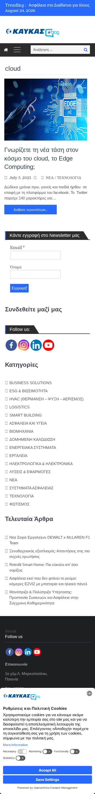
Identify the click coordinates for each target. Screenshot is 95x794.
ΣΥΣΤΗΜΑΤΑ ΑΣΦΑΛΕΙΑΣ (31, 488)
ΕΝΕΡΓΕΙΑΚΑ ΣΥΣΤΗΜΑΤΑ (32, 447)
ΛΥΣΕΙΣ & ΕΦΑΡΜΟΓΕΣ (30, 472)
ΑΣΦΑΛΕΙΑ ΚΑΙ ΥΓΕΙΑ (28, 423)
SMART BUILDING (25, 415)
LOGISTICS (19, 407)
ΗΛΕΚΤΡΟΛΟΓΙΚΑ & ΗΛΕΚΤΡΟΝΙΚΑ (41, 464)
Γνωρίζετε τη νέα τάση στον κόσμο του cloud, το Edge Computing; (41, 158)
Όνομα (15, 267)
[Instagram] (23, 345)
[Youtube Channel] (48, 345)
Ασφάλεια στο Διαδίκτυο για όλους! (60, 5)
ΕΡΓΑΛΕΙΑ (18, 455)
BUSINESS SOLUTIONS (30, 383)
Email (17, 247)
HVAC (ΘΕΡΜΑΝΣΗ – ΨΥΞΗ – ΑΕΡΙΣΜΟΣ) (46, 399)
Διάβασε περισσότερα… (30, 210)
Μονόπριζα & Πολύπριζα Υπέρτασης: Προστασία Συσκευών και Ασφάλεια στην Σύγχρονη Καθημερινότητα (44, 597)
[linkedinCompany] (36, 345)
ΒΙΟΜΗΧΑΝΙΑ (21, 431)
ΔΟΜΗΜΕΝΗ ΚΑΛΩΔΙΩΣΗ (32, 439)
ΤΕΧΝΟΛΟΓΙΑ (69, 177)
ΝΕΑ (50, 177)
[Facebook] (11, 345)
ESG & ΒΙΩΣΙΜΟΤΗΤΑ (28, 391)
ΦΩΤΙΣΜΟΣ (19, 504)
